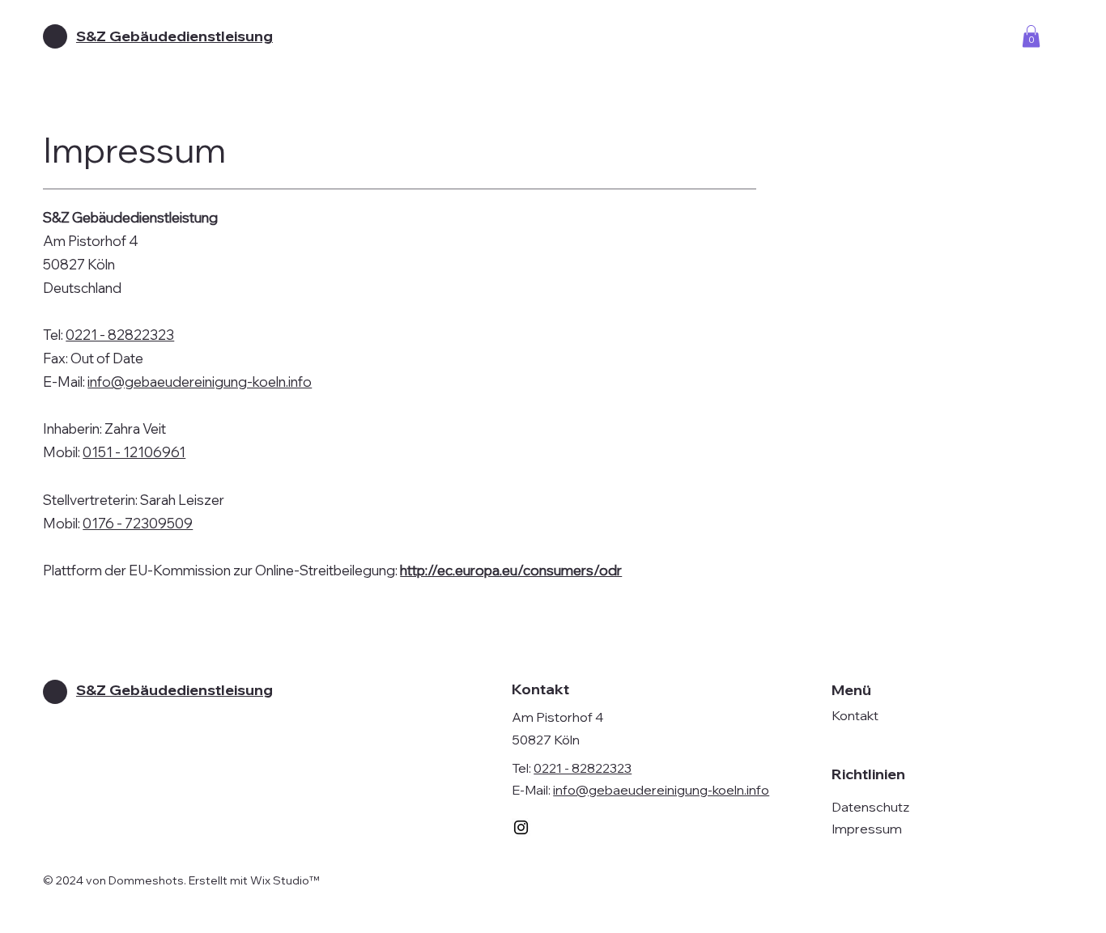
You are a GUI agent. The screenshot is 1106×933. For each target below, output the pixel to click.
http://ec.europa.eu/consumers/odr (511, 570)
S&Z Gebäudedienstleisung (174, 36)
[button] (1031, 36)
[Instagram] (521, 827)
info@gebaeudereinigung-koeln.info (199, 381)
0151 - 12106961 (134, 451)
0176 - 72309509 (138, 523)
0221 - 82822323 (120, 334)
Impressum (867, 829)
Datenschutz (870, 807)
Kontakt (855, 715)
